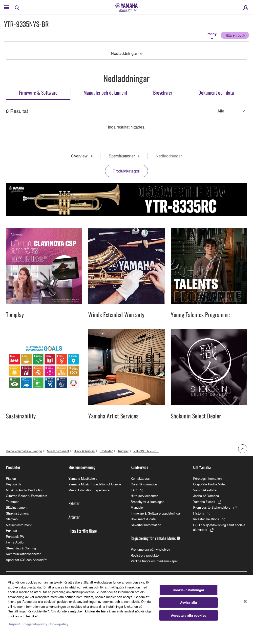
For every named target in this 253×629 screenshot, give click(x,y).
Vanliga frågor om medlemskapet (154, 561)
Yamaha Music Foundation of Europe (94, 484)
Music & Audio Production (24, 490)
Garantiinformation (144, 484)
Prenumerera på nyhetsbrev (150, 549)
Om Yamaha (202, 467)
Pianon (11, 478)
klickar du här (95, 611)
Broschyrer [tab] (162, 92)
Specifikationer (122, 156)
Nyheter (74, 503)
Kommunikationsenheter (23, 553)
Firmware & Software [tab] (38, 92)
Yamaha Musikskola (82, 478)
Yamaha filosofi (204, 501)
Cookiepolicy (58, 624)
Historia (198, 513)
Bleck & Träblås (84, 451)
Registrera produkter (145, 555)
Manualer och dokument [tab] (105, 92)
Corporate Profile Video (209, 484)
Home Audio (14, 542)
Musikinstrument (58, 451)
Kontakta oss (140, 478)
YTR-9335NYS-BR (146, 451)
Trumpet (123, 451)
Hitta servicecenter (144, 495)
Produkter (106, 451)
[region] (126, 602)
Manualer (137, 507)
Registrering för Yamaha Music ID (155, 538)
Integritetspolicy (34, 624)
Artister (74, 517)
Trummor (12, 501)
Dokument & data (143, 519)
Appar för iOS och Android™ (26, 559)
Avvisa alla (188, 602)
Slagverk (12, 519)
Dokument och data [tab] (216, 92)
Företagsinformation (207, 478)
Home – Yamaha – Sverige (24, 451)
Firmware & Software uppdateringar (156, 513)
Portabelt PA (15, 536)
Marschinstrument (19, 524)
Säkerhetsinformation (146, 524)
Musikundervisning (81, 467)
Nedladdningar (124, 53)
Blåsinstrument (16, 507)
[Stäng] (245, 601)
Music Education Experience (88, 490)
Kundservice (139, 467)
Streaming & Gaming (21, 548)
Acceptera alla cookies (188, 615)
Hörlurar (11, 530)
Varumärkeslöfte (204, 490)
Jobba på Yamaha (206, 495)
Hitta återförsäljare (82, 531)
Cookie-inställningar (188, 589)
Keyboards (13, 484)
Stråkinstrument (17, 513)
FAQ (134, 490)
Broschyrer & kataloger (147, 501)
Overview (79, 156)
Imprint (14, 624)
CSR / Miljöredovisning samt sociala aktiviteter (219, 527)
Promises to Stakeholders (211, 507)
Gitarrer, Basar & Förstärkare (26, 495)
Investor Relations (206, 519)
